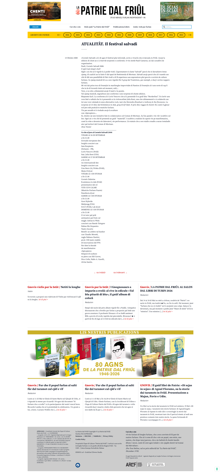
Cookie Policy (80, 439)
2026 (67, 35)
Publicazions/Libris (121, 27)
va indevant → (120, 272)
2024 (88, 35)
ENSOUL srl (80, 452)
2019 (140, 35)
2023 (98, 35)
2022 (109, 35)
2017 (160, 35)
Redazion (79, 436)
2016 (171, 35)
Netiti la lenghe (54, 287)
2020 (129, 35)
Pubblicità (97, 436)
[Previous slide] (59, 35)
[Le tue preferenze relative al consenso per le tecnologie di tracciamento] (217, 469)
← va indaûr (100, 272)
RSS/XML (87, 436)
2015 (181, 35)
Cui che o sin (75, 27)
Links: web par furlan (142, 27)
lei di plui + (43, 299)
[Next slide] (190, 35)
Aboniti (35, 27)
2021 (119, 35)
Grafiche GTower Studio (93, 452)
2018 (150, 35)
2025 (78, 35)
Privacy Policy (108, 436)
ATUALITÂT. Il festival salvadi (109, 44)
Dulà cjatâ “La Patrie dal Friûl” (97, 27)
